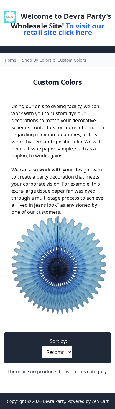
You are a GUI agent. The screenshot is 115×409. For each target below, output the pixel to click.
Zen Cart (100, 401)
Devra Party (54, 401)
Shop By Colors (37, 60)
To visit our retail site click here (63, 29)
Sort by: (58, 341)
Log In (64, 7)
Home (44, 7)
